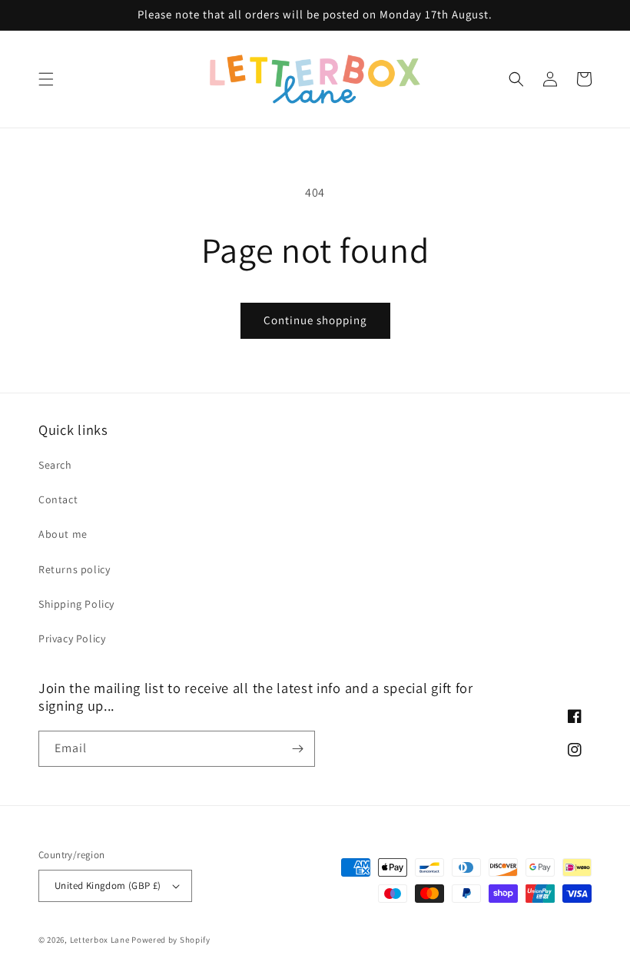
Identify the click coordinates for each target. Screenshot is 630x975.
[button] (46, 79)
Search (55, 465)
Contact (58, 499)
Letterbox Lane (101, 939)
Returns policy (74, 569)
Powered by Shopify (171, 939)
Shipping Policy (76, 604)
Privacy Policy (71, 638)
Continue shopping (315, 320)
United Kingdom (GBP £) (108, 885)
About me (63, 534)
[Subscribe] (297, 749)
